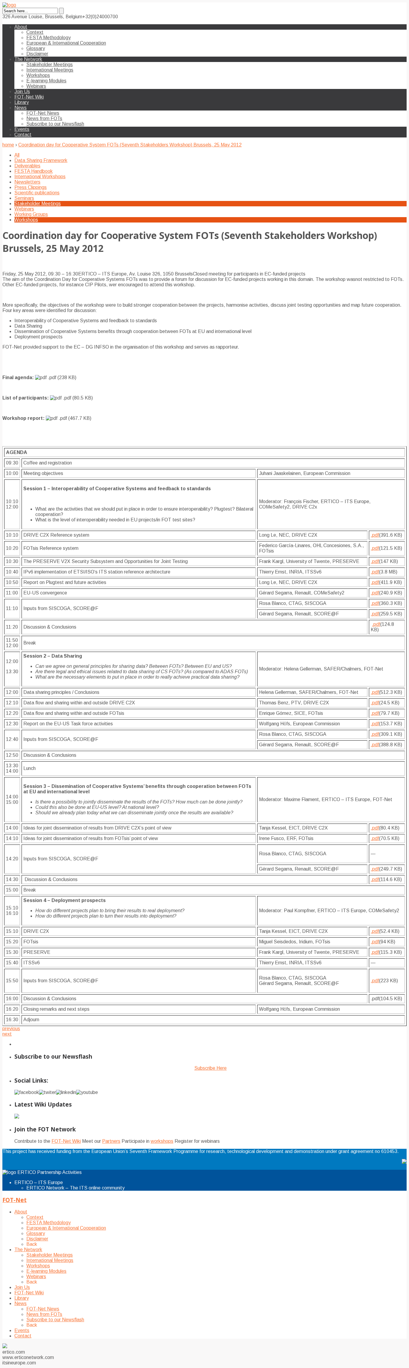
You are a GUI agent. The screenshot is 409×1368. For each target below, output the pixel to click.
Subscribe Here (210, 1068)
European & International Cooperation (66, 43)
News (20, 107)
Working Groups (31, 214)
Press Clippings (30, 187)
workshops (162, 1141)
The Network (28, 59)
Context (34, 32)
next (7, 1033)
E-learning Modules (46, 80)
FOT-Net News (42, 113)
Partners (111, 1141)
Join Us (22, 91)
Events (21, 129)
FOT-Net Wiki (29, 96)
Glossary (35, 48)
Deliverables (27, 165)
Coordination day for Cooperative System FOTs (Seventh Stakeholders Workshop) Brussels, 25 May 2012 (130, 144)
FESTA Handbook (33, 171)
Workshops (38, 75)
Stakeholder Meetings (49, 64)
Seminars (24, 198)
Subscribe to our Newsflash (55, 123)
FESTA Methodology (48, 37)
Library (21, 102)
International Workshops (40, 176)
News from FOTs (44, 118)
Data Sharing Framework (40, 160)
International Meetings (49, 69)
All (16, 155)
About (20, 26)
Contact (22, 134)
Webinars (36, 86)
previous (11, 1028)
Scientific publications (37, 192)
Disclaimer (37, 53)
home (8, 144)
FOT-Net (14, 1200)
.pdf (375, 535)
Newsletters (27, 181)
